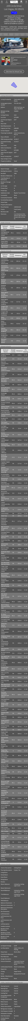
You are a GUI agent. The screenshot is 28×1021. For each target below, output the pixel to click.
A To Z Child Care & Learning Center (5, 786)
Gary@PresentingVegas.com (16, 63)
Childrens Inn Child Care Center (4, 816)
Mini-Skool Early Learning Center (5, 665)
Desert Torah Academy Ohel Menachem (5, 745)
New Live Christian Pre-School (5, 355)
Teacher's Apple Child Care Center (5, 453)
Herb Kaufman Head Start (5, 803)
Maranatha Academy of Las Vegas (5, 483)
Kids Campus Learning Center (5, 807)
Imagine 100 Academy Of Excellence (4, 305)
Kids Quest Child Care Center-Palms (5, 826)
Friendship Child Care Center (5, 605)
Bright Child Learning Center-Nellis (4, 714)
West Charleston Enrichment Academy (5, 644)
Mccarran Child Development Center (5, 762)
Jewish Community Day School (5, 492)
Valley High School (4, 238)
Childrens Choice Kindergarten (5, 781)
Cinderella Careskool (4, 697)
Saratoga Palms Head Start (5, 521)
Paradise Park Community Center (4, 649)
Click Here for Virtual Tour (14, 71)
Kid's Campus (4, 810)
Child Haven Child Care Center (4, 366)
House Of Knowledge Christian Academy (4, 447)
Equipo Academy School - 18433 (5, 274)
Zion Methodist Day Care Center (5, 550)
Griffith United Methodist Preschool (5, 371)
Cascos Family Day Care (5, 525)
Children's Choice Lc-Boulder (4, 577)
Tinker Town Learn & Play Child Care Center (4, 556)
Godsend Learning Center (5, 596)
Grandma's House (4, 669)
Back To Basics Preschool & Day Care (5, 591)
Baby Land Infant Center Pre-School (4, 734)
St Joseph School (3, 350)
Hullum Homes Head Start (5, 707)
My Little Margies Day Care (5, 726)
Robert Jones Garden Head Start (4, 685)
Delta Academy (5, 315)
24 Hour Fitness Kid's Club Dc (5, 398)
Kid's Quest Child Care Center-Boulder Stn (5, 582)
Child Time (4, 504)
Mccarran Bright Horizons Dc (5, 766)
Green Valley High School (4, 242)
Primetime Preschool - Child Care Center (4, 792)
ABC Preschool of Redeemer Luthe (5, 516)
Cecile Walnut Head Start (4, 690)
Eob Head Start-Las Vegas (5, 680)
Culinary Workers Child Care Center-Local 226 (5, 460)
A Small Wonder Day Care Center (5, 821)
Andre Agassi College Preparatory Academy (4, 292)
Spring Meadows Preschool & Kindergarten (5, 381)
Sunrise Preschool (4, 838)
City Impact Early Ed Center (5, 414)
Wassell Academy (3, 830)
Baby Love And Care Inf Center (5, 572)
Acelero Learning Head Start (5, 487)
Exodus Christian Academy (5, 346)
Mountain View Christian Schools (5, 477)
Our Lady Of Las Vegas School (5, 639)
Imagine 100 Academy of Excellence (4, 311)
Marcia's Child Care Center (4, 537)
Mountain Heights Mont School (5, 567)
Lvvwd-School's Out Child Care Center (5, 702)
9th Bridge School (4, 385)
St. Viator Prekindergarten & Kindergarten (5, 601)
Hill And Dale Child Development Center (4, 720)
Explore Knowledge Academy (4, 322)
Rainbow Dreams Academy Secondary (4, 285)
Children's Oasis (5, 812)
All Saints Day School (4, 777)
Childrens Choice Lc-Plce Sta (5, 620)
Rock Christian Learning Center (5, 402)
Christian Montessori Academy (4, 798)
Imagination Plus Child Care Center (5, 498)
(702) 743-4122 (13, 64)
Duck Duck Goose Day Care (5, 473)
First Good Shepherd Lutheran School (5, 360)
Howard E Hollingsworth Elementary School (5, 233)
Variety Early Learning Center (5, 436)
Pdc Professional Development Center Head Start (5, 626)
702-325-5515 (17, 103)
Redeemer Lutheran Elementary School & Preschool (4, 510)
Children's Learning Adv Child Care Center (4, 772)
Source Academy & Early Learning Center (5, 390)
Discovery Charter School (5, 332)
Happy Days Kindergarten (4, 729)
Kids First (3, 710)
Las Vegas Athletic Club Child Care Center (4, 420)
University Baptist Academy (5, 609)
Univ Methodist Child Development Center (5, 615)
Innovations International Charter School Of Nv (5, 269)
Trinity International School (4, 431)
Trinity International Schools (4, 740)
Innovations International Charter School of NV (5, 262)
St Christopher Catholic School (5, 465)
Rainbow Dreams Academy (3, 279)
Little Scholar (4, 502)
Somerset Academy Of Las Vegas (5, 328)
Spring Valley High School (4, 246)
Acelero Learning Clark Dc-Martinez (5, 426)
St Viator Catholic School (5, 587)
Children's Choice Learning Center (5, 751)
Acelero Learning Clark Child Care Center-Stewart (5, 545)
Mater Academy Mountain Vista (5, 318)
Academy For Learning (4, 410)
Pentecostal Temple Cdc (4, 469)
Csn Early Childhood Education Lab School (5, 675)
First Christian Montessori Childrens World (5, 562)
